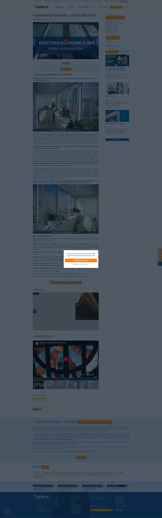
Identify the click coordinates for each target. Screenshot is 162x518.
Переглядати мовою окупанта (81, 264)
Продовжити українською (81, 260)
